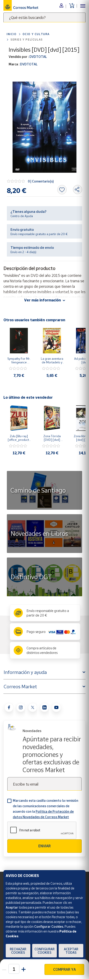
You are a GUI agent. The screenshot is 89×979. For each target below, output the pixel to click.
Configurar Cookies (44, 950)
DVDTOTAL (38, 57)
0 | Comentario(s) (41, 181)
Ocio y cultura (36, 34)
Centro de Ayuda (21, 216)
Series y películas (26, 39)
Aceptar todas (71, 950)
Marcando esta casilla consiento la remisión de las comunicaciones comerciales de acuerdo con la (45, 809)
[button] (23, 969)
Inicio (12, 34)
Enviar (44, 846)
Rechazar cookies (18, 950)
